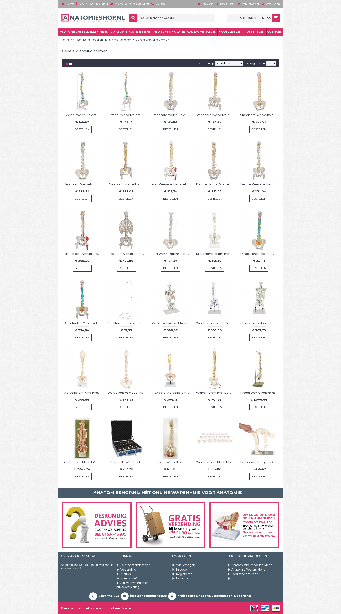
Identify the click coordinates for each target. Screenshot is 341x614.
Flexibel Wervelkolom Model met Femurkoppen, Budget (127, 115)
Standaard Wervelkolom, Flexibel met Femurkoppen (215, 115)
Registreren (184, 574)
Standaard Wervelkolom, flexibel (171, 115)
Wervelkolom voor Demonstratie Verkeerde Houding (215, 323)
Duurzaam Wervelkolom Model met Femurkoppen (127, 184)
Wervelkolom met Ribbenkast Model (171, 323)
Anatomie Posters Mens (248, 569)
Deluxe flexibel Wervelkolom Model (215, 184)
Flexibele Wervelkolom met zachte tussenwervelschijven (171, 392)
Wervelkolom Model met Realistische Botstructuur (127, 392)
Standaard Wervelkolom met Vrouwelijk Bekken (259, 115)
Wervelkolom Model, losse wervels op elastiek (215, 462)
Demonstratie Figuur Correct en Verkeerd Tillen (259, 462)
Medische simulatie (244, 574)
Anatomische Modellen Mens (251, 565)
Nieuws (125, 574)
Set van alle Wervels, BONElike (127, 462)
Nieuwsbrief (128, 578)
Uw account (184, 578)
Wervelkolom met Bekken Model (215, 392)
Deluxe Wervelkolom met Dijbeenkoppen (259, 184)
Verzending (128, 569)
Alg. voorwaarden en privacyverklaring (132, 585)
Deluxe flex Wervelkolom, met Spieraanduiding (82, 254)
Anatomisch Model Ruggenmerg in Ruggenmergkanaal (82, 462)
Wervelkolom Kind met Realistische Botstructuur (82, 392)
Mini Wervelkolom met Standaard (215, 254)
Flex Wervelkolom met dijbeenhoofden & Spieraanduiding (171, 184)
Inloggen (182, 569)
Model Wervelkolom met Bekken (259, 392)
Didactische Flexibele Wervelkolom (259, 254)
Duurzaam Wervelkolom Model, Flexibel (82, 184)
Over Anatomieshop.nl (135, 565)
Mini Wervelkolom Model (170, 254)
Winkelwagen (185, 565)
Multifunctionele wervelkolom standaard (127, 323)
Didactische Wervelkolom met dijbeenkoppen (82, 323)
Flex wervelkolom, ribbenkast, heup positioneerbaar (259, 323)
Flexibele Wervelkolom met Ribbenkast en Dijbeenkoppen (127, 254)
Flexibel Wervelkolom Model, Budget (82, 115)
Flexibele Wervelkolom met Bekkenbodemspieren (171, 462)
